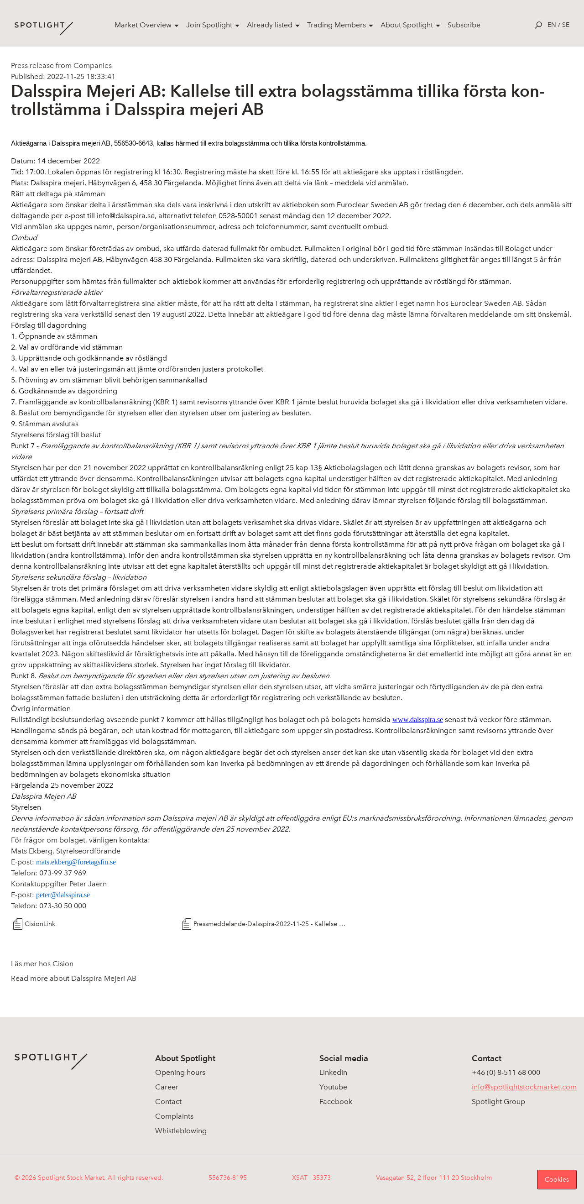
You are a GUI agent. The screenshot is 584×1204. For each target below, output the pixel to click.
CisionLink (40, 924)
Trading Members (336, 25)
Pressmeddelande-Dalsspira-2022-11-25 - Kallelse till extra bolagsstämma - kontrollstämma (269, 924)
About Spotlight (407, 25)
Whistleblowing (181, 1130)
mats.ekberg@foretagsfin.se (76, 862)
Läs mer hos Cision (42, 963)
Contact (168, 1101)
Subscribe (464, 25)
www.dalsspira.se (417, 719)
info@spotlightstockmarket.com (524, 1087)
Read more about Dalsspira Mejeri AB (73, 978)
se (565, 25)
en (552, 25)
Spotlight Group (498, 1101)
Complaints (174, 1116)
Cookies (557, 1179)
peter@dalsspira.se (63, 895)
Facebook (335, 1101)
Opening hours (180, 1072)
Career (166, 1087)
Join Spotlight (209, 25)
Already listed (269, 25)
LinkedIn (333, 1072)
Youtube (333, 1087)
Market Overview (143, 25)
